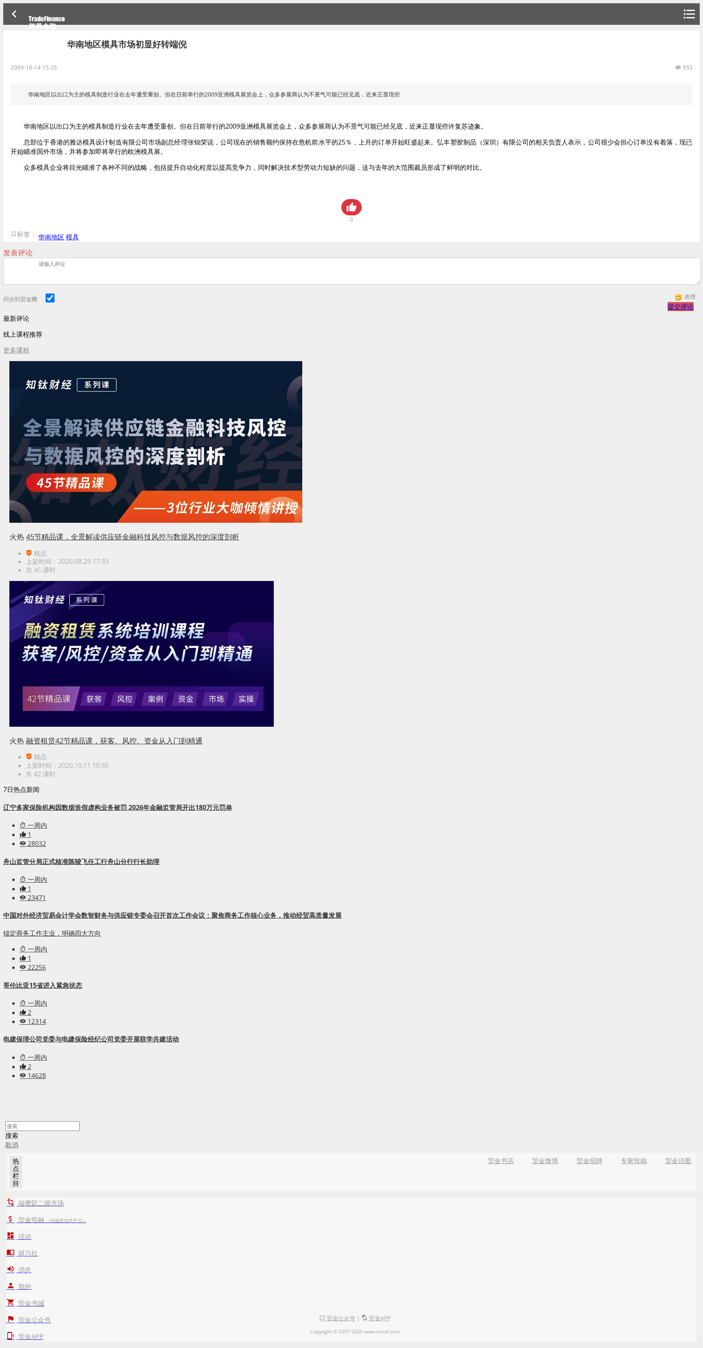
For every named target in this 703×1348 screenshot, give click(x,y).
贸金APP (379, 1318)
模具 (72, 236)
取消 (11, 1144)
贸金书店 (501, 1160)
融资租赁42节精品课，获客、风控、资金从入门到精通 (114, 740)
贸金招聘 (589, 1160)
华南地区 (51, 236)
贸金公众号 (340, 1318)
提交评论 (681, 306)
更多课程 (16, 350)
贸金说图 (678, 1160)
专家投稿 (634, 1160)
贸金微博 (545, 1160)
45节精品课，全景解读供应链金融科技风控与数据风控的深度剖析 (132, 536)
